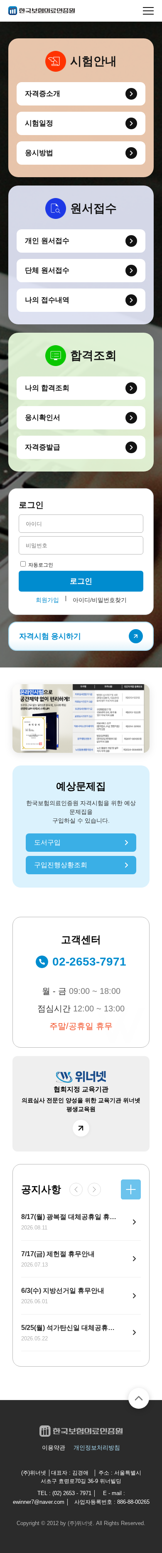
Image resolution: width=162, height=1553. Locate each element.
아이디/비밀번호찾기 (100, 600)
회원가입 (47, 600)
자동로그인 (40, 565)
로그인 (81, 581)
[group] (81, 718)
